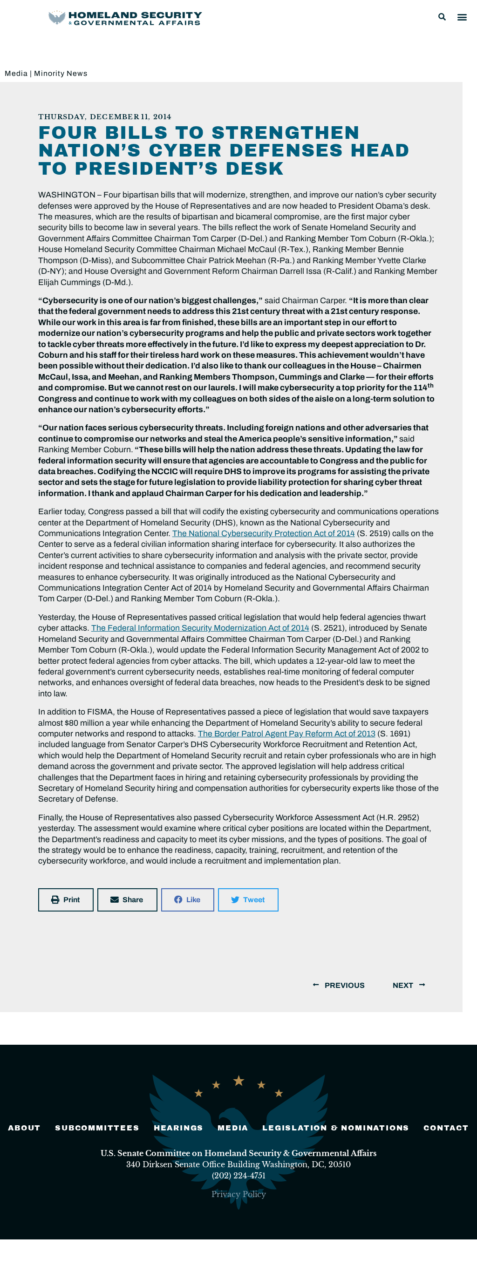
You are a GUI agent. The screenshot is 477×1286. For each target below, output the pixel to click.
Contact (446, 1128)
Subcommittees (97, 1128)
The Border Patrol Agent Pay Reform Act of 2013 (286, 733)
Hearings (179, 1128)
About (24, 1128)
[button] (442, 16)
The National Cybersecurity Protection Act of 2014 (263, 533)
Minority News (61, 73)
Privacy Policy (238, 1194)
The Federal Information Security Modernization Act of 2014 (200, 628)
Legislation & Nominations (335, 1128)
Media (16, 73)
